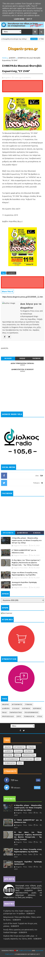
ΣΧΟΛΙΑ (36, 533)
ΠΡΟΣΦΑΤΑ (8, 533)
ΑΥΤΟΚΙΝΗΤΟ (17, 704)
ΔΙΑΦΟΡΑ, (27, 77)
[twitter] (23, 730)
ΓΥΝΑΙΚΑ (28, 704)
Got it (29, 19)
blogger (8, 358)
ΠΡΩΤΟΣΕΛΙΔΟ (8, 716)
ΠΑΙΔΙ (4, 712)
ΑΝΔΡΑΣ (5, 704)
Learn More (19, 19)
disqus (22, 358)
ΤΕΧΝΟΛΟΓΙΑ (29, 716)
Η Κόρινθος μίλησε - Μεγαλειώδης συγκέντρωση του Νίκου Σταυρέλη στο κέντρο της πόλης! (27, 540)
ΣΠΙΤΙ (19, 716)
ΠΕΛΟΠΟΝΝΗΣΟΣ (31, 712)
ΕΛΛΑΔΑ (15, 708)
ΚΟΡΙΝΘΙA (37, 708)
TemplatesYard (25, 950)
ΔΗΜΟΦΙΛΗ (22, 533)
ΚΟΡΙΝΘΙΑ (28, 39)
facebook (36, 358)
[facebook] (20, 730)
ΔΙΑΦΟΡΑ (12, 58)
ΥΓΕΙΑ (39, 716)
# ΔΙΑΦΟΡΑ (11, 273)
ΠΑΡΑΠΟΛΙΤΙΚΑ (16, 712)
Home (4, 58)
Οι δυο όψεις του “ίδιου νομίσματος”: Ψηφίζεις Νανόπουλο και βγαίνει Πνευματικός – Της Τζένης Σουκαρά (26, 562)
